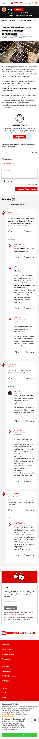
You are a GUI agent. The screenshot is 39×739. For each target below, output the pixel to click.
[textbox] (19, 173)
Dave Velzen (12, 364)
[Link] (15, 181)
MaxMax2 (18, 244)
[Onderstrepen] (11, 181)
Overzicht (4, 20)
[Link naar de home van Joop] (4, 9)
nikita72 (17, 391)
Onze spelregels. (8, 163)
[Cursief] (8, 181)
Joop (10, 9)
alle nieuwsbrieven (18, 614)
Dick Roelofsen (19, 523)
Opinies (20, 20)
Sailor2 (10, 212)
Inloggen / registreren (26, 189)
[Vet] (4, 181)
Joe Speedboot (13, 494)
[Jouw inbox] (29, 2)
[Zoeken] (26, 3)
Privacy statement (9, 621)
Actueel (12, 20)
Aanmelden (10, 608)
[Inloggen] (33, 3)
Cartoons (27, 20)
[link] (15, 144)
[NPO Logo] (36, 3)
